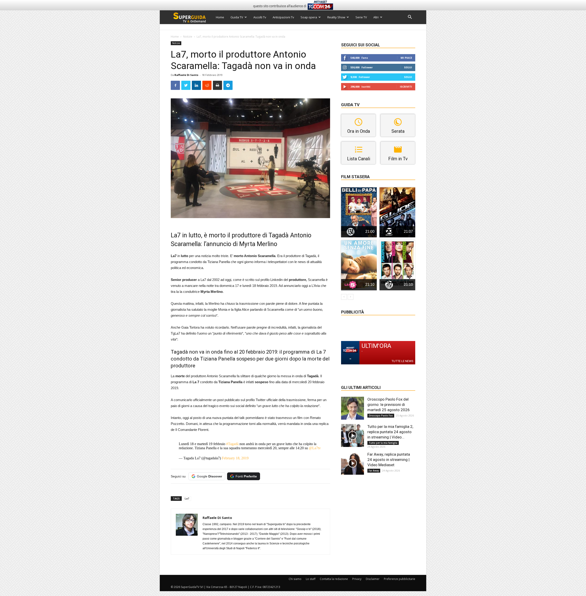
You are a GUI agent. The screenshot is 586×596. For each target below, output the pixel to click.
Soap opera (309, 17)
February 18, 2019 (235, 458)
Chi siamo (295, 579)
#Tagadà (232, 444)
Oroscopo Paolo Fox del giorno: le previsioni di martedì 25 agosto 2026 (388, 404)
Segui (408, 67)
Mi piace (406, 57)
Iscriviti (406, 86)
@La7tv (315, 448)
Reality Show (336, 17)
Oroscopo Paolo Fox (381, 415)
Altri (376, 17)
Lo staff (310, 579)
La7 (187, 498)
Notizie (187, 37)
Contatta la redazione (334, 579)
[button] (409, 17)
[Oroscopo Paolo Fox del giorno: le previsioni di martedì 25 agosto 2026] (352, 408)
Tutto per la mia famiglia (383, 442)
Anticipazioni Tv (283, 17)
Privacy (356, 579)
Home (220, 17)
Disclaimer (373, 579)
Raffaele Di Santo (186, 75)
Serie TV (361, 17)
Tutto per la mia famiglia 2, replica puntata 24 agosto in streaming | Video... (390, 431)
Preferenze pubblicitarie (399, 579)
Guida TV (237, 17)
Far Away (374, 470)
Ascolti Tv (259, 17)
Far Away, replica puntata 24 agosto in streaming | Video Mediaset (388, 459)
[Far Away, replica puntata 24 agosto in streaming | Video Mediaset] (352, 463)
